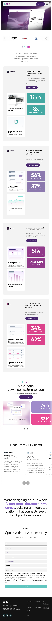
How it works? (32, 240)
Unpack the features (33, 165)
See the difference (31, 318)
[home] (7, 4)
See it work (40, 4)
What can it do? (32, 87)
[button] (47, 4)
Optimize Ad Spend (26, 397)
